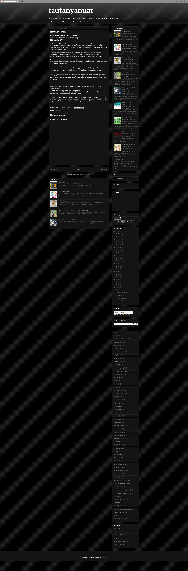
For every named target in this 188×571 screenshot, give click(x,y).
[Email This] (75, 108)
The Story (117, 496)
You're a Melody (119, 518)
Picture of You (118, 454)
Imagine (116, 396)
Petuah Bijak (118, 451)
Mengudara (117, 429)
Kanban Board (62, 182)
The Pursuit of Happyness (122, 490)
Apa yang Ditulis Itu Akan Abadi (67, 219)
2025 (117, 234)
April (119, 301)
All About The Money (120, 339)
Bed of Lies (117, 345)
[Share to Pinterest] (83, 108)
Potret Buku (117, 538)
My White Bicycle (119, 438)
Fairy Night (117, 364)
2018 (117, 252)
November (121, 295)
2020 (117, 247)
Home (53, 22)
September (121, 298)
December (121, 290)
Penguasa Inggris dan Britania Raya (129, 145)
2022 (117, 242)
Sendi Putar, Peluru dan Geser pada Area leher (129, 118)
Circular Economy (119, 532)
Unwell (116, 506)
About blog (62, 22)
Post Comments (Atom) (82, 174)
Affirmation (117, 335)
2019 (117, 250)
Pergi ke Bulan (118, 445)
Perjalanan (117, 448)
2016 (117, 258)
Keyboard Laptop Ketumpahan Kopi (68, 201)
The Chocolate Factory (121, 483)
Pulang (116, 461)
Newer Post (54, 169)
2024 (117, 236)
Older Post (104, 169)
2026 (117, 231)
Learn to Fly (117, 416)
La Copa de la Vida (120, 413)
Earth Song (117, 358)
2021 (117, 244)
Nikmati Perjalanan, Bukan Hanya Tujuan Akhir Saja (73, 210)
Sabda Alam (117, 477)
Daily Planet (117, 355)
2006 (117, 285)
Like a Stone (118, 419)
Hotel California (118, 390)
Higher (116, 384)
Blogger (104, 557)
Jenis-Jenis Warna (63, 191)
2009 (117, 277)
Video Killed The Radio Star (122, 509)
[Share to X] (79, 108)
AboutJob (117, 528)
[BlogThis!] (77, 108)
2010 (117, 274)
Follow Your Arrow (119, 374)
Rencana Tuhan (122, 292)
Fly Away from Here (120, 371)
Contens (73, 22)
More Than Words (119, 435)
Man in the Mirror (119, 425)
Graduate (117, 377)
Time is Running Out (120, 499)
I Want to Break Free (120, 393)
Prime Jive (117, 457)
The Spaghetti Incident (121, 493)
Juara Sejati (117, 403)
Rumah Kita (117, 474)
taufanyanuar (71, 10)
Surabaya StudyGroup (121, 541)
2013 (117, 266)
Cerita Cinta (117, 348)
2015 (117, 260)
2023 (117, 239)
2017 (117, 255)
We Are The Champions (121, 512)
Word (115, 515)
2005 (117, 287)
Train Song (117, 502)
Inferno (124, 131)
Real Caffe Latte (119, 467)
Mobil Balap (117, 432)
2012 (117, 268)
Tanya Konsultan (119, 544)
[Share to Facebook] (81, 108)
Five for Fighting (119, 368)
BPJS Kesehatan (127, 103)
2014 (117, 263)
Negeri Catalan (118, 159)
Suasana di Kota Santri (121, 480)
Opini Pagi (58, 110)
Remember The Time (120, 470)
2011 (117, 271)
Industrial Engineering (120, 535)
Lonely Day (117, 422)
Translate (128, 314)
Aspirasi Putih (118, 342)
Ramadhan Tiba (119, 464)
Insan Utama (118, 400)
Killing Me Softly (119, 409)
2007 (117, 282)
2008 (117, 279)
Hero (115, 380)
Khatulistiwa (117, 406)
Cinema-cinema (85, 22)
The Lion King (118, 486)
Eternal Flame (118, 361)
